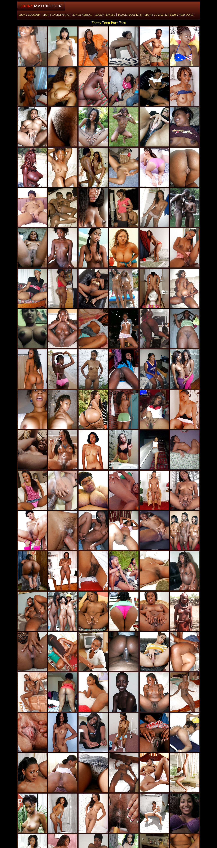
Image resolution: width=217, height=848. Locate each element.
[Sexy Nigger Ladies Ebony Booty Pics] (93, 208)
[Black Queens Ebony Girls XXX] (154, 692)
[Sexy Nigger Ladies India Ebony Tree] (124, 692)
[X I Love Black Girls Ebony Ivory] (185, 813)
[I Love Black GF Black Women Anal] (154, 409)
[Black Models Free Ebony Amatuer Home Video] (32, 531)
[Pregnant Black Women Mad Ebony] (185, 571)
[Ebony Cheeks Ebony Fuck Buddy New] (63, 652)
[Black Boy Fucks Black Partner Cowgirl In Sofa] (124, 208)
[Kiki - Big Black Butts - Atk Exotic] (32, 490)
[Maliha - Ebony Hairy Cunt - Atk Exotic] (32, 692)
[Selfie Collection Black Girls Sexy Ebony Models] (93, 490)
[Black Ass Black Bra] (32, 369)
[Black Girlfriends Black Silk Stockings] (32, 409)
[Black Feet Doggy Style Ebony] (154, 167)
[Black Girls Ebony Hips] (63, 288)
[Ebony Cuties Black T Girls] (154, 329)
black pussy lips (130, 14)
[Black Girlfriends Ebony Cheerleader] (63, 369)
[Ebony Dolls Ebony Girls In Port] (124, 127)
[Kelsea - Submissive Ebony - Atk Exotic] (63, 127)
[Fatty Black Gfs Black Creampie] (185, 450)
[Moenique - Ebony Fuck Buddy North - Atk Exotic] (93, 652)
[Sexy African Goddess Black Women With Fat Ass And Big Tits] (185, 611)
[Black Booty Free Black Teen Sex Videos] (185, 167)
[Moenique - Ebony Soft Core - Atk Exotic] (154, 490)
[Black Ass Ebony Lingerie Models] (63, 773)
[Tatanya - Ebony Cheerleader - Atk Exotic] (93, 248)
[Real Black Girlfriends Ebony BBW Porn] (124, 773)
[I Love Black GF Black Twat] (32, 288)
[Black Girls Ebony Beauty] (185, 732)
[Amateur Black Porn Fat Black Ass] (124, 450)
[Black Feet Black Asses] (32, 571)
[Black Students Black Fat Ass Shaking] (124, 288)
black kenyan (82, 14)
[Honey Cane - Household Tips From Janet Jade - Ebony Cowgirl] (185, 490)
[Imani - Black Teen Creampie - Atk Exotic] (154, 813)
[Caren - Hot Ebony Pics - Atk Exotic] (124, 409)
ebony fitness (105, 14)
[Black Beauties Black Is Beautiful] (32, 329)
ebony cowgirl (156, 14)
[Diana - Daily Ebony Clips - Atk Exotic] (93, 571)
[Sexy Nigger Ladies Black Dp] (63, 248)
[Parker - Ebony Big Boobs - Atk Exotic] (154, 571)
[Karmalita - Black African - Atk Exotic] (93, 773)
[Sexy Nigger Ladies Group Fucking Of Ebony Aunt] (32, 127)
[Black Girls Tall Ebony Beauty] (63, 571)
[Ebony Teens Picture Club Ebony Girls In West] (185, 288)
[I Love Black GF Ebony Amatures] (154, 208)
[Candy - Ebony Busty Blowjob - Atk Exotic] (124, 490)
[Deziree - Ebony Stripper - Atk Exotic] (32, 611)
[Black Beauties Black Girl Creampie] (154, 86)
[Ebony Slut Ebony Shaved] (32, 248)
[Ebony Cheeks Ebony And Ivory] (124, 571)
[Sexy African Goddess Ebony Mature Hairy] (185, 329)
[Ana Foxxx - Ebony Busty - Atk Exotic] (124, 369)
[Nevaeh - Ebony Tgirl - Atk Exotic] (124, 813)
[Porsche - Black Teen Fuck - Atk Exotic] (32, 773)
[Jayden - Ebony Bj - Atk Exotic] (124, 732)
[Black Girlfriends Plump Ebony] (124, 652)
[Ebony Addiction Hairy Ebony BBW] (63, 611)
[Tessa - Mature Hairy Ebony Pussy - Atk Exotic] (93, 288)
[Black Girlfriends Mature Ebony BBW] (63, 46)
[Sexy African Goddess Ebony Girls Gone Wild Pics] (63, 329)
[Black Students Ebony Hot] (124, 167)
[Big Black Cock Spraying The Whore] (63, 490)
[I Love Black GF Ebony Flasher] (63, 167)
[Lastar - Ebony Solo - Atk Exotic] (154, 248)
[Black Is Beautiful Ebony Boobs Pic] (32, 46)
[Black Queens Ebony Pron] (32, 86)
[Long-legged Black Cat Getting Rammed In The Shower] (93, 167)
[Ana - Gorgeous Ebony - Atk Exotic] (154, 732)
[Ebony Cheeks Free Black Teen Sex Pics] (32, 167)
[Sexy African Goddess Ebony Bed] (93, 369)
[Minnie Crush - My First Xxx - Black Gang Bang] (93, 611)
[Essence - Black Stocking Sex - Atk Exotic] (93, 46)
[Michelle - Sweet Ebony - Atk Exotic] (154, 288)
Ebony (41, 6)
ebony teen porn (181, 14)
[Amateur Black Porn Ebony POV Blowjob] (185, 46)
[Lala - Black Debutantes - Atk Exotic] (154, 652)
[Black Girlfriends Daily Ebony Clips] (154, 46)
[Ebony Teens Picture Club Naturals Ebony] (185, 652)
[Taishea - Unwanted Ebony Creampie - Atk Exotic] (32, 652)
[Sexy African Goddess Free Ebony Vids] (32, 813)
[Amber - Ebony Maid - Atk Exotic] (154, 611)
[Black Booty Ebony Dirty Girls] (93, 86)
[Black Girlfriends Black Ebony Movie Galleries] (124, 329)
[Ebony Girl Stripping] (154, 531)
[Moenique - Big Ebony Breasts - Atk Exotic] (185, 248)
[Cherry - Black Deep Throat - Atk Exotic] (32, 732)
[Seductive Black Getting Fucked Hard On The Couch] (63, 208)
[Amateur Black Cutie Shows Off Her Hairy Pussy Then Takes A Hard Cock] (63, 531)
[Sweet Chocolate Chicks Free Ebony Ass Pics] (63, 409)
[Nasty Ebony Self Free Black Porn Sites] (154, 127)
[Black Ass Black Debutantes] (93, 409)
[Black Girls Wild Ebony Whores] (93, 329)
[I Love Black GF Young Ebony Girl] (63, 813)
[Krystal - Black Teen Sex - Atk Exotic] (185, 773)
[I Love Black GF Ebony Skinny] (63, 86)
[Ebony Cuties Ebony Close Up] (93, 127)
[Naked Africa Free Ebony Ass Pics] (32, 208)
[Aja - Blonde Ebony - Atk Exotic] (185, 86)
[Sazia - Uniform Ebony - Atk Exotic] (154, 773)
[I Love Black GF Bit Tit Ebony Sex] (154, 369)
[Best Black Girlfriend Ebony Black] (63, 692)
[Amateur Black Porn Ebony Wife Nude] (124, 531)
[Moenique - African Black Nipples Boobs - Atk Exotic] (93, 692)
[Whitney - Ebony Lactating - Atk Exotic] (93, 732)
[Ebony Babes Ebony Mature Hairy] (185, 409)
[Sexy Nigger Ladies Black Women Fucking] (185, 531)
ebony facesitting (56, 14)
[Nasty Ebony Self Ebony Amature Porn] (124, 46)
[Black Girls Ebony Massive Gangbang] (93, 531)
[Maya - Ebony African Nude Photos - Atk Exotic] (32, 450)
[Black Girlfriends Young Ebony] (185, 127)
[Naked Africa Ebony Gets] (185, 692)
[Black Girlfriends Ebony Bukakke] (154, 450)
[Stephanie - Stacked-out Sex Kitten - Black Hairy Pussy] (93, 813)
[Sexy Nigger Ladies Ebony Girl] (93, 450)
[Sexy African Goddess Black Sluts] (185, 208)
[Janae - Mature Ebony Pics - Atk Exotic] (63, 732)
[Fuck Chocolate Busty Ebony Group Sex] (124, 248)
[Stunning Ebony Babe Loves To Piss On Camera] (63, 450)
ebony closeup (29, 14)
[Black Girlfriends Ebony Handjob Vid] (185, 369)
